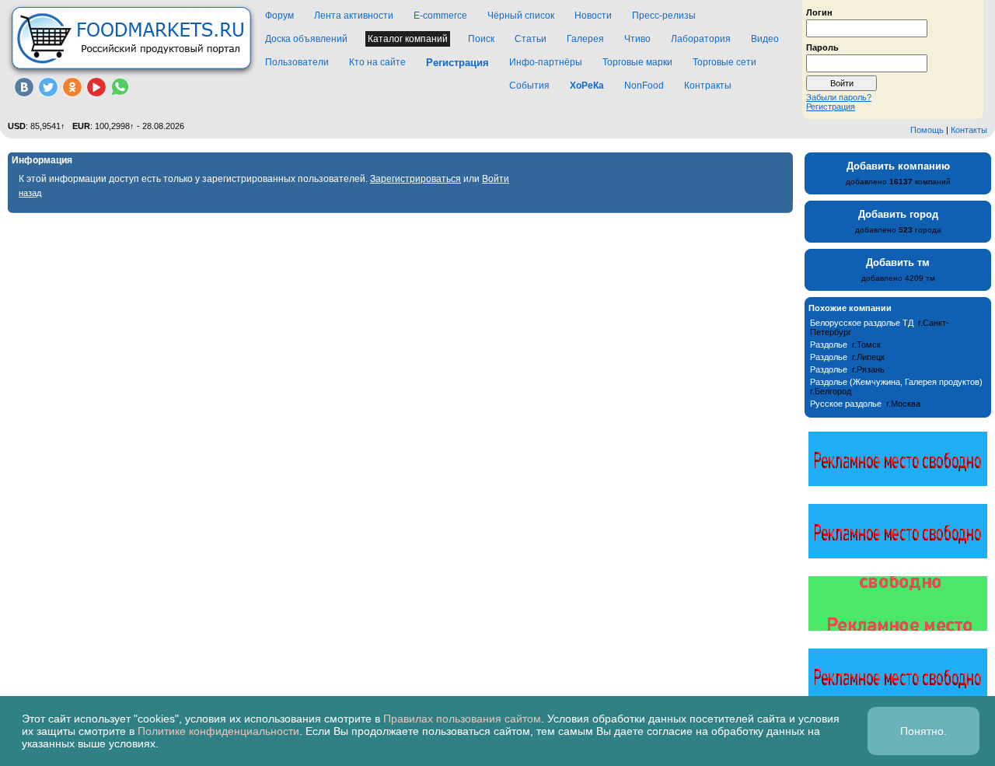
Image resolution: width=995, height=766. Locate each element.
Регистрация (830, 106)
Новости (593, 15)
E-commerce (440, 15)
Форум (279, 15)
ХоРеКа (587, 85)
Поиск (481, 38)
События (529, 85)
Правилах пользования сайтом (462, 718)
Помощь (927, 130)
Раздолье (828, 344)
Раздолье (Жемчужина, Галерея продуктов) (896, 381)
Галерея (585, 38)
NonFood (644, 85)
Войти (495, 178)
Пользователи (297, 62)
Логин (819, 12)
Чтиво (637, 38)
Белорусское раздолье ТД (861, 322)
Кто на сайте (377, 62)
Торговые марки (637, 62)
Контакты (969, 130)
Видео (765, 38)
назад (30, 193)
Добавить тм (898, 262)
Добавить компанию (898, 166)
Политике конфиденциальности (218, 731)
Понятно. (923, 731)
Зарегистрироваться (415, 178)
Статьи (530, 38)
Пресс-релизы (664, 15)
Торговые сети (724, 62)
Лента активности (353, 15)
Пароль (822, 47)
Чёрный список (520, 15)
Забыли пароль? (838, 97)
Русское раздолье (846, 403)
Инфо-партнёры (545, 62)
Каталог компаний (408, 38)
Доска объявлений (306, 38)
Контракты (707, 85)
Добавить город (898, 214)
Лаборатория (701, 38)
